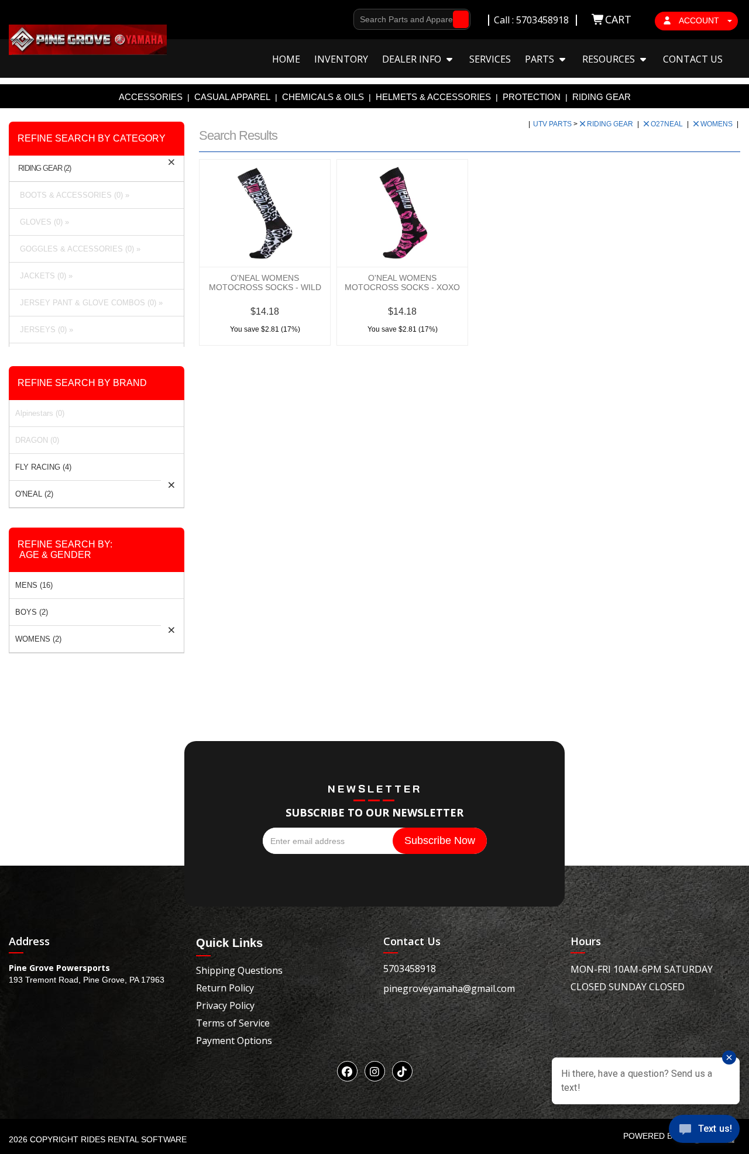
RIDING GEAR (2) (44, 168)
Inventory (341, 59)
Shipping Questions (239, 970)
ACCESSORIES (151, 97)
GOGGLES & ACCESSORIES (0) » (77, 248)
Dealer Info (413, 59)
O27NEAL (668, 124)
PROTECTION (532, 97)
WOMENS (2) (38, 639)
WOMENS (717, 124)
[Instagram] (375, 1071)
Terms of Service (233, 1023)
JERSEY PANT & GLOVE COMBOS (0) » (89, 302)
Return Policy (225, 988)
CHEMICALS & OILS (323, 97)
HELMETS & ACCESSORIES (433, 97)
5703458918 (409, 968)
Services (490, 59)
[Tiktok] (402, 1071)
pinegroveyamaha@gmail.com (449, 988)
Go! (457, 19)
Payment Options (234, 1040)
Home (286, 59)
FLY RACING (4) (43, 467)
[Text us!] (704, 1131)
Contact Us (693, 59)
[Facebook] (347, 1071)
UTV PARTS (553, 124)
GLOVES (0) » (42, 222)
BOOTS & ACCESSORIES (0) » (72, 195)
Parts (540, 59)
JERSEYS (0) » (44, 329)
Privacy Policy (225, 1005)
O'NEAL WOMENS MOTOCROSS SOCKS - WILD (265, 282)
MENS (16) (34, 585)
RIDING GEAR (601, 97)
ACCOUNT (699, 20)
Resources (609, 59)
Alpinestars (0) (39, 413)
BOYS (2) (31, 612)
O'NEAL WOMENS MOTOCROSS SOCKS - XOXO (402, 282)
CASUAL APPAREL (232, 97)
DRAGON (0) (37, 440)
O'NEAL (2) (34, 494)
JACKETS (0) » (44, 275)
